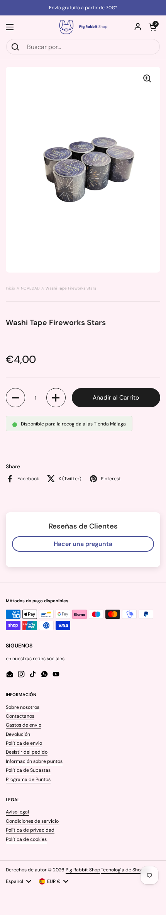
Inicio (10, 288)
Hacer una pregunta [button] (83, 544)
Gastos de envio (23, 725)
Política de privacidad (30, 830)
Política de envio (24, 743)
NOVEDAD (30, 288)
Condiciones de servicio (32, 821)
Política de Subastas (28, 770)
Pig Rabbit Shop (83, 870)
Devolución (18, 734)
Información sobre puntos (34, 761)
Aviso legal (17, 812)
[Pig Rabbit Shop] (83, 27)
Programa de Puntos (28, 779)
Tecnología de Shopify (125, 870)
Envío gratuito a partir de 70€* (83, 7)
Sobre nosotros (22, 707)
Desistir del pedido (26, 752)
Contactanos (20, 716)
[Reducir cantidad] (15, 397)
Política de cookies (26, 839)
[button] (152, 27)
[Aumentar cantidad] (56, 397)
